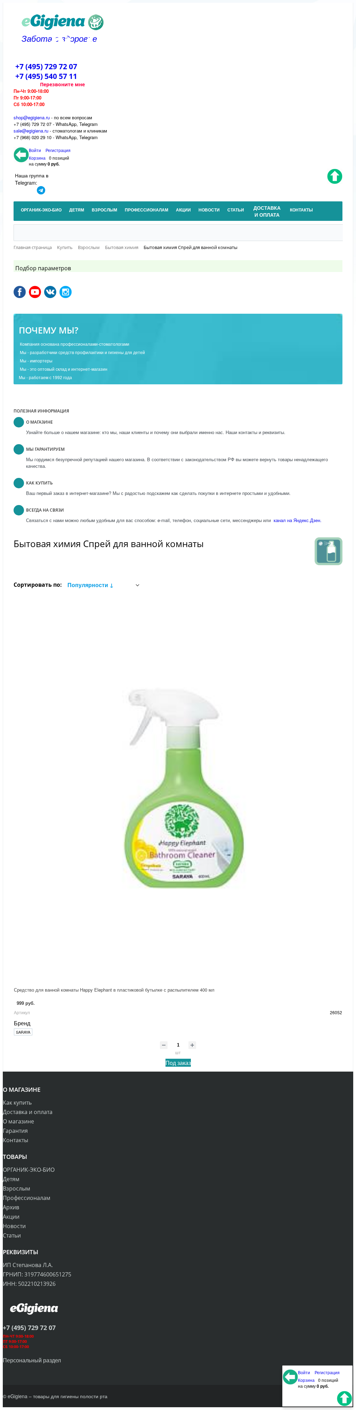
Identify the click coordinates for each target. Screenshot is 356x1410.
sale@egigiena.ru (31, 130)
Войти (35, 150)
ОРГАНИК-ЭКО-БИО (29, 1169)
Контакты (15, 1140)
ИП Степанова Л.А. (28, 1265)
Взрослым (16, 1188)
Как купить (17, 1102)
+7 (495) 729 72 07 (46, 66)
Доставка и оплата (27, 1112)
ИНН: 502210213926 (29, 1284)
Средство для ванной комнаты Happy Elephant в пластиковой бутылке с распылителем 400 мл (114, 989)
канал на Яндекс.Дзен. (297, 520)
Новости (14, 1226)
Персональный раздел (32, 1360)
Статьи (12, 1235)
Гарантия (15, 1131)
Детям (11, 1179)
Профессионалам (26, 1198)
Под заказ (178, 1063)
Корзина (37, 158)
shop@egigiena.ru (32, 117)
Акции (11, 1216)
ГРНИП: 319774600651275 (37, 1274)
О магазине (18, 1121)
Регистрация (58, 150)
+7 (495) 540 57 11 (46, 76)
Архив (11, 1207)
